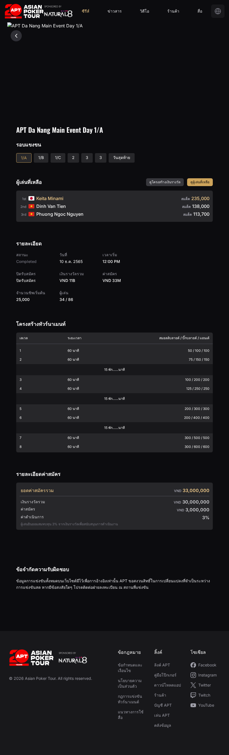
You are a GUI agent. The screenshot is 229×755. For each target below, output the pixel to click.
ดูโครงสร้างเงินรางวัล (164, 182)
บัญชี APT (163, 705)
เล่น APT (162, 715)
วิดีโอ (144, 11)
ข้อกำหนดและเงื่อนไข (130, 668)
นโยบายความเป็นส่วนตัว (130, 683)
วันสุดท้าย (121, 157)
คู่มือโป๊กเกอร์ (165, 675)
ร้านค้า (173, 11)
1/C (58, 157)
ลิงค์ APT (162, 665)
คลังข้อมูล (162, 725)
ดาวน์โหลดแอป (167, 685)
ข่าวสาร (115, 11)
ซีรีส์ (85, 11)
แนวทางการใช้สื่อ (131, 714)
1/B (41, 157)
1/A (24, 157)
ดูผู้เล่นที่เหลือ (199, 182)
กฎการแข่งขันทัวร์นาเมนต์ (130, 699)
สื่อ (199, 11)
